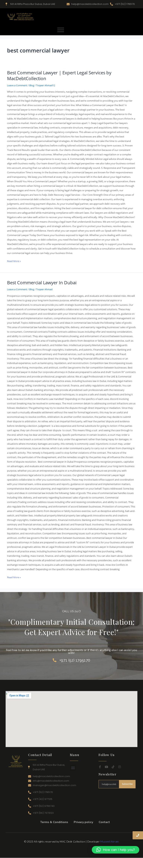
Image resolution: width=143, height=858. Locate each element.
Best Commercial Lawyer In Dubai (42, 283)
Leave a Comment (17, 85)
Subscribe (127, 784)
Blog (31, 85)
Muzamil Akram (109, 841)
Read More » (14, 261)
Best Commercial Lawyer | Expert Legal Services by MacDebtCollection (59, 75)
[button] (73, 768)
